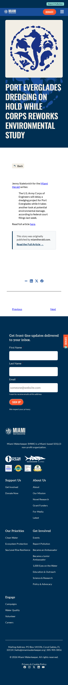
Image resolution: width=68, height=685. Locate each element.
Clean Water (11, 537)
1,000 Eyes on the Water (45, 565)
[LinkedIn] (31, 281)
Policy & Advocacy (42, 584)
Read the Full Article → (30, 244)
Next (53, 309)
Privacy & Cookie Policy (34, 664)
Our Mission (39, 493)
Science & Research (43, 578)
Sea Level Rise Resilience (17, 549)
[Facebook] (42, 281)
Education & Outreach (44, 571)
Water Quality (12, 610)
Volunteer (10, 616)
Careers (9, 622)
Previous (17, 309)
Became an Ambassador (45, 549)
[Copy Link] (26, 281)
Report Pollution (55, 4)
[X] (36, 281)
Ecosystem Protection (16, 543)
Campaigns (11, 604)
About (36, 487)
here (32, 224)
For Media (38, 511)
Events (36, 537)
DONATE (49, 12)
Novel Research (41, 499)
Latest (36, 517)
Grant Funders (40, 505)
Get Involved (11, 487)
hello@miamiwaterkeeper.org (30, 650)
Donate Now (11, 493)
